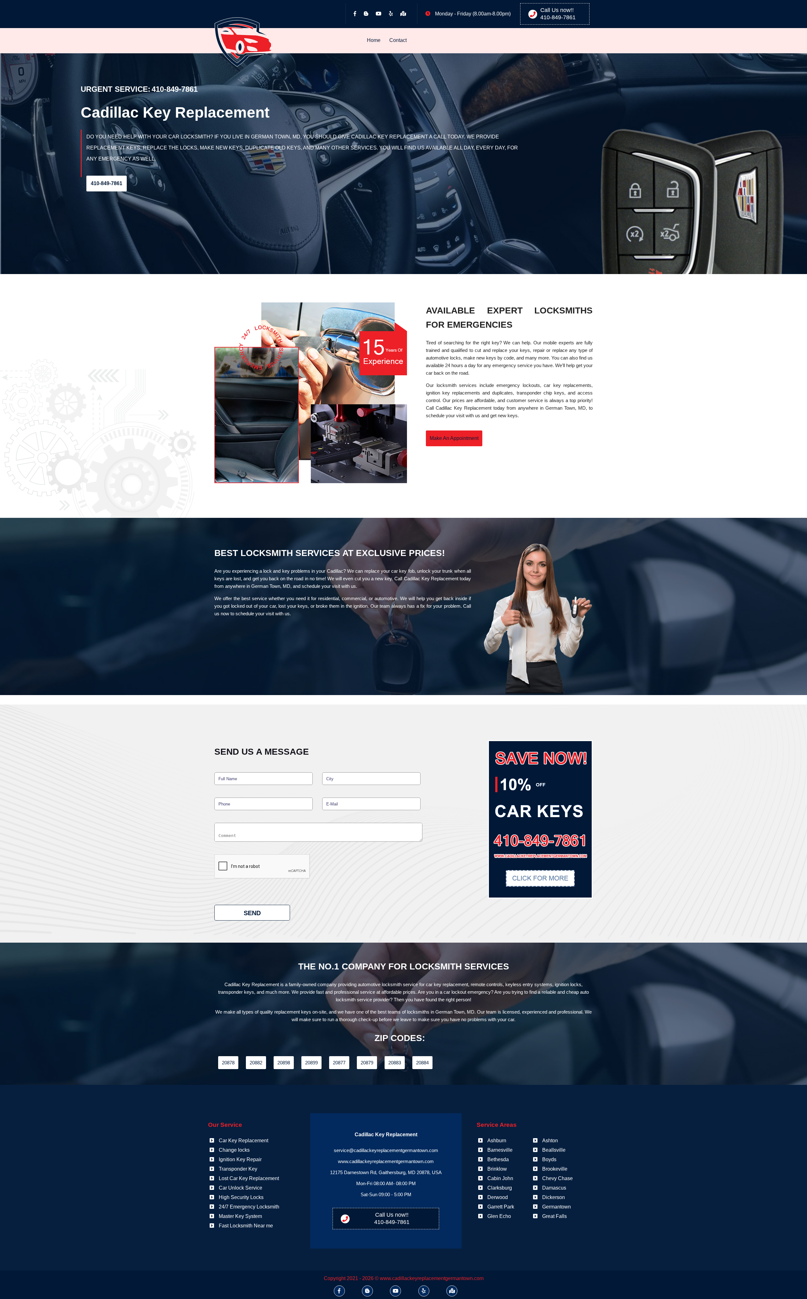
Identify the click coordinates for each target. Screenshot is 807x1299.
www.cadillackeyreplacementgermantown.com (386, 1161)
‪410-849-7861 (558, 17)
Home (373, 40)
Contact (398, 40)
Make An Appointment (454, 438)
